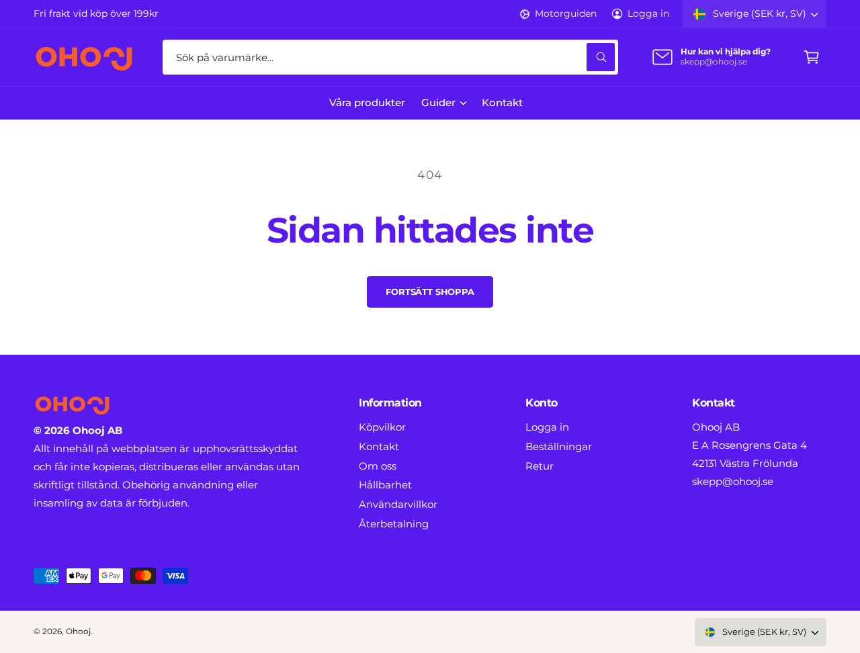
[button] (811, 57)
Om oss (377, 466)
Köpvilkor (382, 427)
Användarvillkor (398, 504)
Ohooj (78, 631)
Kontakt (379, 446)
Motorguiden (565, 13)
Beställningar (558, 446)
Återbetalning (394, 523)
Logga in (648, 13)
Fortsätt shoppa (430, 291)
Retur (539, 466)
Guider (438, 102)
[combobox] (390, 57)
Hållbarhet (385, 484)
